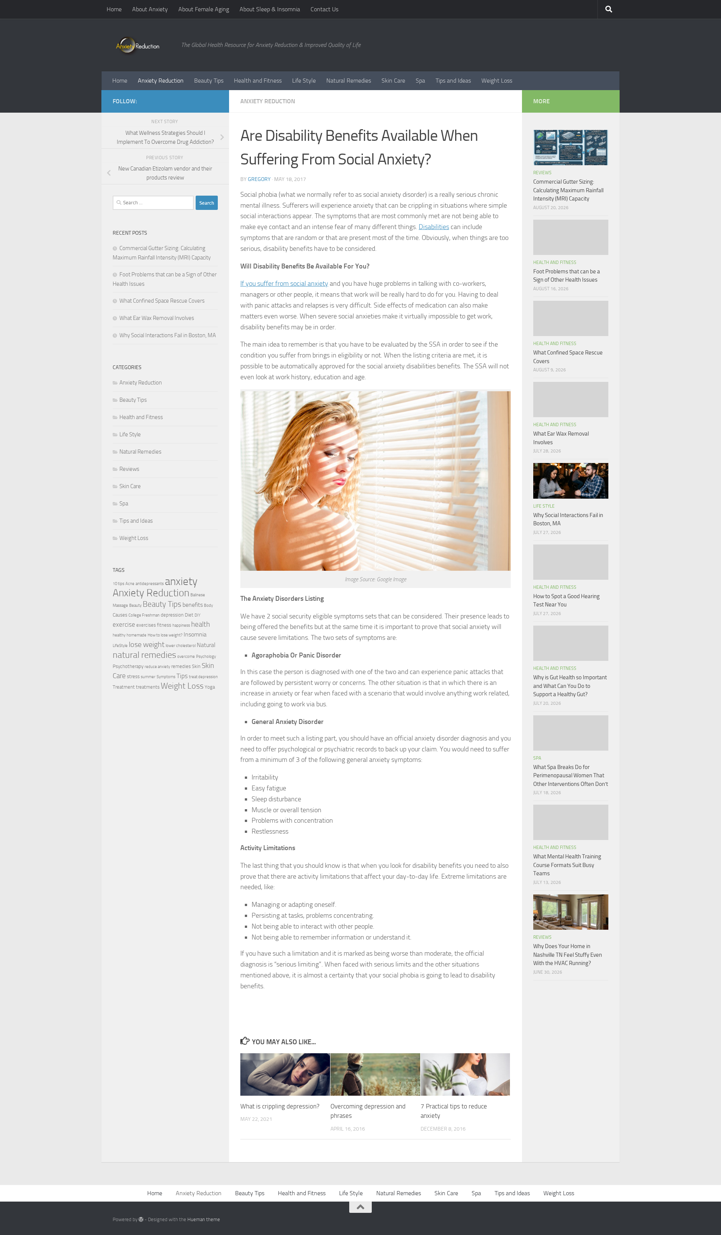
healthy (119, 635)
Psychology (206, 656)
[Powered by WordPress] (141, 1219)
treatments (148, 687)
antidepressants (150, 583)
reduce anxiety (157, 666)
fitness (164, 625)
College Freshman (144, 615)
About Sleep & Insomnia (270, 9)
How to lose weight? (165, 635)
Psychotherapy (128, 666)
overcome (186, 656)
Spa (420, 80)
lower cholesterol (181, 645)
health (200, 624)
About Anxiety (150, 9)
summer (148, 676)
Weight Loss (496, 80)
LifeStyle (120, 645)
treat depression (203, 676)
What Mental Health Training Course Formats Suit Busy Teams (567, 865)
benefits (193, 605)
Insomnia (195, 634)
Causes (120, 615)
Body (208, 605)
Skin (196, 666)
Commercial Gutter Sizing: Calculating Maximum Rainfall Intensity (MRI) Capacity (568, 190)
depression (172, 615)
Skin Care (393, 80)
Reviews (129, 469)
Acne (129, 583)
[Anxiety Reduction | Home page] (143, 45)
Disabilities (434, 227)
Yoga (210, 687)
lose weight (146, 644)
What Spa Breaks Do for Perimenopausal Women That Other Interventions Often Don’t (570, 775)
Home (114, 9)
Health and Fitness (258, 80)
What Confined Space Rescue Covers (162, 300)
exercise (124, 624)
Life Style (304, 80)
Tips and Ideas (453, 80)
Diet (189, 615)
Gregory (259, 179)
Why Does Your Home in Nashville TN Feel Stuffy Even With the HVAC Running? (567, 955)
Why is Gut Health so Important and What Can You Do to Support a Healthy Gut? (570, 686)
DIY (198, 615)
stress (133, 676)
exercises (146, 625)
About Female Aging (203, 9)
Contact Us (324, 9)
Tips (182, 676)
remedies (181, 666)
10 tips (118, 583)
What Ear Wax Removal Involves (156, 318)
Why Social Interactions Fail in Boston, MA (167, 335)
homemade (136, 635)
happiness (181, 625)
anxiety (181, 581)
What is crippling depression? (280, 1106)
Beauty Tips (208, 80)
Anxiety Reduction (161, 80)
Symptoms (166, 676)
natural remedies (144, 655)
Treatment (124, 687)
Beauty (135, 605)
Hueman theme (203, 1219)
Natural (206, 645)
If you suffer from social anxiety (284, 283)
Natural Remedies (348, 80)
